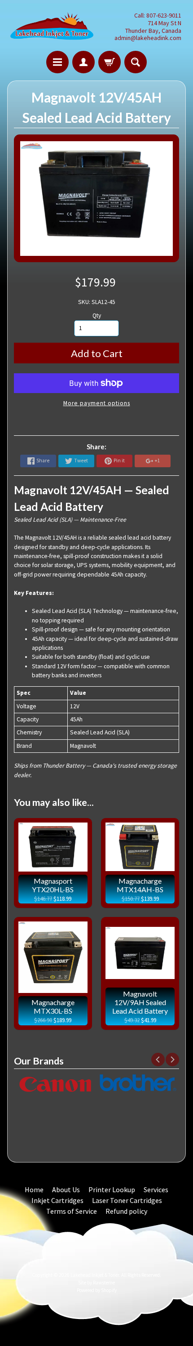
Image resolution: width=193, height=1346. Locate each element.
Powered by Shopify (97, 1290)
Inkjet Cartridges (57, 1200)
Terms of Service (71, 1211)
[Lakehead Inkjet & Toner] (51, 27)
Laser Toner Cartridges (127, 1200)
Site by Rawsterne (96, 1282)
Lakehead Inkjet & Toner (94, 1275)
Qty (96, 315)
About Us (66, 1189)
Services (156, 1189)
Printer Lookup (111, 1189)
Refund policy (126, 1211)
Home (34, 1189)
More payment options (96, 403)
